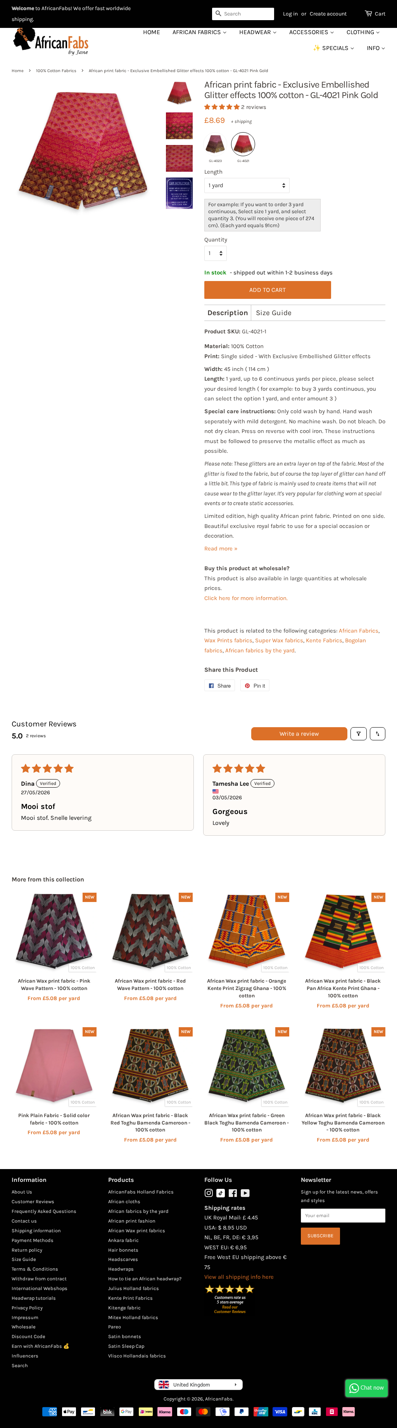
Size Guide (274, 313)
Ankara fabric (123, 1240)
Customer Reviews (33, 1201)
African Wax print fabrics (136, 1230)
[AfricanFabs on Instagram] (208, 1195)
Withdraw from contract (39, 1278)
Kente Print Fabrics (130, 1298)
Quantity (215, 239)
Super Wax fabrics (279, 640)
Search (20, 1365)
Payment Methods (33, 1240)
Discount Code (28, 1336)
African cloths (124, 1201)
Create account (328, 13)
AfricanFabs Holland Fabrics (141, 1192)
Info (374, 48)
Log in (290, 13)
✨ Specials (331, 48)
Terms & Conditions (35, 1269)
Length (213, 171)
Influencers (25, 1356)
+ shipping (241, 121)
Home (151, 32)
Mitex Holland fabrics (133, 1317)
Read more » (221, 548)
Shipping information (36, 1230)
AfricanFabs (219, 1399)
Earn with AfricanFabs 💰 (40, 1346)
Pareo (114, 1327)
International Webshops (39, 1288)
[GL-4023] (215, 144)
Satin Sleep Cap (126, 1346)
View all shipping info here (239, 1276)
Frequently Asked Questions (44, 1211)
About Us (22, 1192)
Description (227, 313)
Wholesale (24, 1327)
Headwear (256, 32)
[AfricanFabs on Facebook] (232, 1195)
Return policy (27, 1250)
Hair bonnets (123, 1250)
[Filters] (358, 733)
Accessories (309, 32)
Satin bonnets (124, 1336)
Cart (380, 13)
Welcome (23, 8)
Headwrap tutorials (34, 1298)
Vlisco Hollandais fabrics (137, 1356)
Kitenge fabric (124, 1308)
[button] (222, 106)
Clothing (361, 32)
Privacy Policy (27, 1308)
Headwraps (121, 1269)
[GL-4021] (243, 144)
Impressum (25, 1317)
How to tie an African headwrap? (144, 1278)
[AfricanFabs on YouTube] (245, 1195)
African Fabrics (198, 32)
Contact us (24, 1221)
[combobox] (243, 14)
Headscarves (123, 1259)
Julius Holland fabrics (133, 1288)
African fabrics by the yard (260, 650)
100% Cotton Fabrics (56, 70)
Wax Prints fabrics (228, 640)
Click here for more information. (246, 598)
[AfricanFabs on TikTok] (220, 1196)
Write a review (299, 733)
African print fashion (131, 1221)
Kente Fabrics (324, 640)
